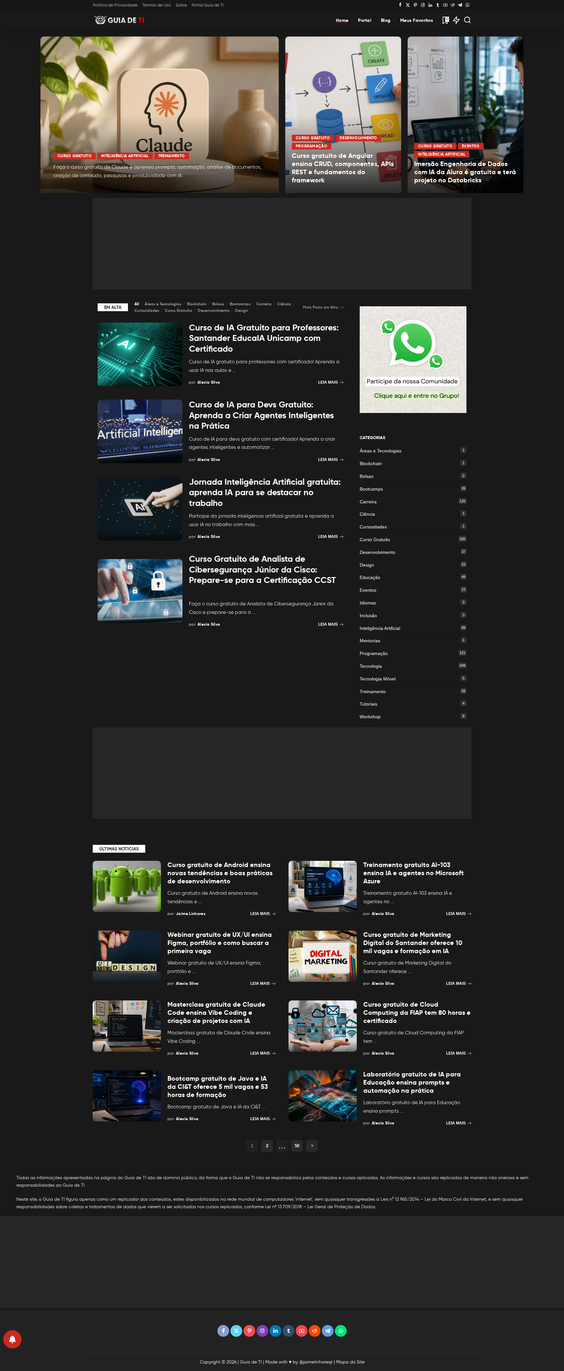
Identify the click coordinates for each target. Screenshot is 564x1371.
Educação (370, 577)
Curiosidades (146, 310)
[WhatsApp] (467, 5)
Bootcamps (240, 303)
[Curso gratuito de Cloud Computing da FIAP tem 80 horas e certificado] (323, 1026)
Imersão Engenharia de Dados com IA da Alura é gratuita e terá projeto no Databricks (465, 172)
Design (241, 310)
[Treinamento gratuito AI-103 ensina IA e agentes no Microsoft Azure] (323, 886)
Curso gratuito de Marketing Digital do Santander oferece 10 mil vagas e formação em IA (412, 942)
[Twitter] (408, 5)
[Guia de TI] (120, 20)
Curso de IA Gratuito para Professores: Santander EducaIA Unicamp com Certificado (264, 338)
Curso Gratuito (74, 155)
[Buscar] (467, 20)
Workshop (370, 716)
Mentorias (370, 640)
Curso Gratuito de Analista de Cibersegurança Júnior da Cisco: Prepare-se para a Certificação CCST (262, 569)
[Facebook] (400, 5)
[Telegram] (460, 5)
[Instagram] (423, 5)
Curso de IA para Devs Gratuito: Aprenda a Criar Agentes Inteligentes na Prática (261, 415)
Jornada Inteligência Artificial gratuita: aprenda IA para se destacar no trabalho (265, 492)
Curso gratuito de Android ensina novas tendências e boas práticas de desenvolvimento (220, 873)
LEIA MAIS (250, 187)
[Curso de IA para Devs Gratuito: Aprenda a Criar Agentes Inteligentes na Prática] (140, 431)
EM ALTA (112, 307)
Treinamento (171, 155)
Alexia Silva (73, 187)
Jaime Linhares (191, 913)
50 (297, 1145)
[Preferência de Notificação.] (12, 1339)
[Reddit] (452, 5)
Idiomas (368, 602)
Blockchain (197, 303)
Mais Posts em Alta (320, 307)
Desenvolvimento (358, 137)
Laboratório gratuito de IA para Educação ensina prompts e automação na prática (412, 1082)
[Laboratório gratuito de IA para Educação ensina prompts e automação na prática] (323, 1095)
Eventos (470, 146)
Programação (311, 146)
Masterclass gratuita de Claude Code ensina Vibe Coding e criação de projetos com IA (216, 1012)
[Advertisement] (282, 243)
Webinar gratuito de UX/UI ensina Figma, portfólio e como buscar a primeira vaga (219, 942)
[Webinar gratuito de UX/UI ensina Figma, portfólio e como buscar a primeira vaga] (127, 956)
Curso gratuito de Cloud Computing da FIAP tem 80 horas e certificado (417, 1012)
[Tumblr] (438, 5)
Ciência (284, 303)
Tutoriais (368, 704)
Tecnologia (371, 666)
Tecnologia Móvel (378, 678)
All (136, 303)
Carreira (264, 303)
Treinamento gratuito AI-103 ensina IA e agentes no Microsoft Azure (413, 873)
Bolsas (218, 303)
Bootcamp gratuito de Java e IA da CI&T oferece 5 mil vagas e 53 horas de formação (217, 1086)
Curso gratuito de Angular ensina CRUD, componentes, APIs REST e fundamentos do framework (343, 167)
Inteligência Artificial (125, 155)
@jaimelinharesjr (316, 1362)
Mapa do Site (350, 1362)
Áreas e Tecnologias (163, 303)
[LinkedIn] (430, 5)
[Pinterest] (415, 5)
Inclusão (368, 615)
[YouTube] (445, 5)
